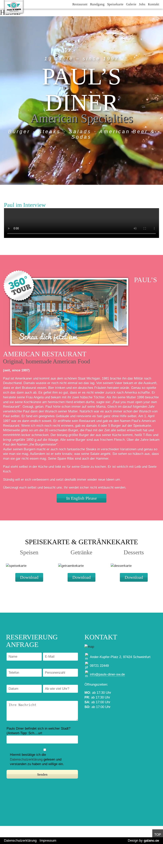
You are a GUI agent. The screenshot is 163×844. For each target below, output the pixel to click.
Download (29, 577)
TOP (157, 834)
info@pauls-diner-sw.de (107, 674)
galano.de (151, 840)
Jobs (142, 4)
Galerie (131, 4)
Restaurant (79, 4)
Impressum (48, 840)
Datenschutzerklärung (26, 759)
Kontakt (153, 4)
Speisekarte (115, 4)
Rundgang (97, 4)
